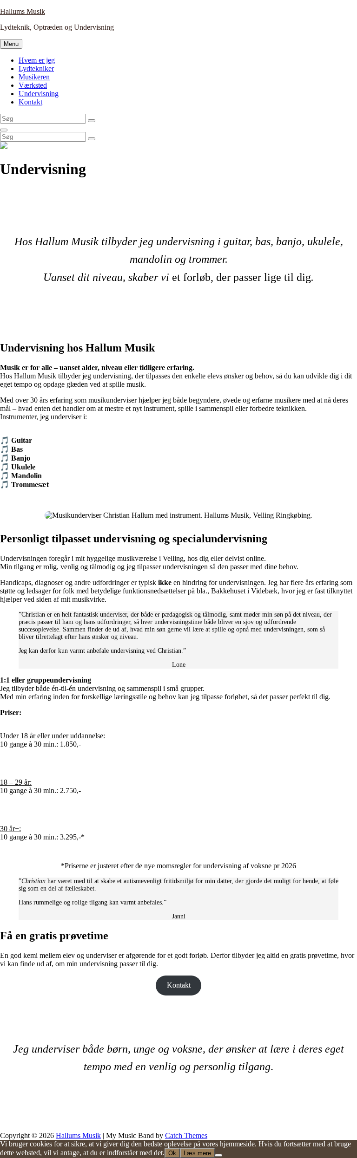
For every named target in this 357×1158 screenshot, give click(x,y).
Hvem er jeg (37, 60)
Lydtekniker (36, 68)
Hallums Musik (22, 11)
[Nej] (218, 1155)
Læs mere (197, 1153)
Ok (172, 1153)
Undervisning (39, 94)
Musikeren (34, 77)
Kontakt (30, 102)
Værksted (33, 85)
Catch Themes (186, 1135)
